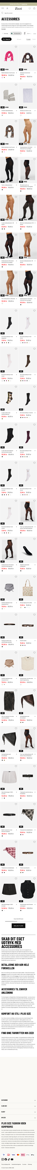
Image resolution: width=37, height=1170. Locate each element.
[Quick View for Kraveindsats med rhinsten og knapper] (35, 904)
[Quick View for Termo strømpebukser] (16, 185)
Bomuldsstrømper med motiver (25, 375)
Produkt (28, 39)
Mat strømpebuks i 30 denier (8, 298)
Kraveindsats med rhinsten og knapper (26, 905)
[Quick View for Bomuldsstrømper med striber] (16, 527)
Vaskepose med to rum (25, 110)
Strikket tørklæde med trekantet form (7, 603)
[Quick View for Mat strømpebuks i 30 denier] (16, 299)
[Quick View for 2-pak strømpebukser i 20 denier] (16, 223)
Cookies (24, 1164)
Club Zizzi (4, 1106)
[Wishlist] (15, 47)
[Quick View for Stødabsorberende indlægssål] (35, 565)
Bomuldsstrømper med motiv (25, 337)
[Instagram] (2, 1159)
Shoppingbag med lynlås (26, 602)
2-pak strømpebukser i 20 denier (8, 223)
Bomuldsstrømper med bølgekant (7, 337)
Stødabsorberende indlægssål (24, 565)
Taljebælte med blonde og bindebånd (26, 792)
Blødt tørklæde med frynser (8, 72)
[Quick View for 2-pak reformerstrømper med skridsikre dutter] (16, 451)
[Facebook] (6, 1159)
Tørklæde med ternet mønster (25, 73)
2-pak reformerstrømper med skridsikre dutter (7, 451)
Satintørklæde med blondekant (24, 717)
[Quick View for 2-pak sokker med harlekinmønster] (16, 413)
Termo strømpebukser (7, 185)
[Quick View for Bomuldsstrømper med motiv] (35, 337)
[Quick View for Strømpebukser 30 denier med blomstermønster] (16, 565)
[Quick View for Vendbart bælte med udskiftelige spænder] (16, 641)
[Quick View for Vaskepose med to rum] (35, 111)
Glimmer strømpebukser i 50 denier (27, 223)
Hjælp (3, 1112)
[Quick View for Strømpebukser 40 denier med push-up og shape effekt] (35, 147)
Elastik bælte (23, 640)
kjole (17, 976)
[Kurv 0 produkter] (34, 8)
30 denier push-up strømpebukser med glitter (26, 185)
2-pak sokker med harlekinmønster (6, 413)
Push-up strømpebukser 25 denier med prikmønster (26, 754)
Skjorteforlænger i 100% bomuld (7, 792)
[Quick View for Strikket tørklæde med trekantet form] (16, 603)
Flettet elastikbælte (25, 868)
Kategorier (4, 1100)
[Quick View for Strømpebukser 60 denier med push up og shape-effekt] (16, 261)
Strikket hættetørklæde (7, 110)
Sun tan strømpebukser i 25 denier (26, 261)
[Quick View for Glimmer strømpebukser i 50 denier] (35, 223)
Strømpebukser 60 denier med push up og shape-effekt (8, 261)
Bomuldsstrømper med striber (7, 527)
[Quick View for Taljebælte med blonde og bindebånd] (35, 792)
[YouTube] (12, 1159)
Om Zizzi (3, 1117)
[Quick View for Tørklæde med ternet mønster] (35, 73)
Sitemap (30, 1164)
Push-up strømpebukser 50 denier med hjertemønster (26, 527)
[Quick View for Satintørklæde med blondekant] (35, 716)
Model (34, 39)
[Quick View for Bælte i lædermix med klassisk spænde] (16, 830)
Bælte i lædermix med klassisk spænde (7, 830)
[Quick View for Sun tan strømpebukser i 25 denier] (35, 261)
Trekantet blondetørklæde (26, 830)
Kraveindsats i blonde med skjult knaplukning (26, 679)
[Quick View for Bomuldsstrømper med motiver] (35, 375)
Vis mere (3, 29)
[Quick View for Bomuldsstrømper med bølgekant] (16, 337)
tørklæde (3, 974)
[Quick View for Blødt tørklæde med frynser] (16, 73)
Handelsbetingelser (16, 1164)
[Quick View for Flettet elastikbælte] (35, 868)
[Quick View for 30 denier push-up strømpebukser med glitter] (35, 185)
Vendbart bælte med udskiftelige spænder (7, 641)
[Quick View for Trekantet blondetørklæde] (35, 830)
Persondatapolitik (5, 1164)
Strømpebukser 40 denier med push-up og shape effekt (26, 147)
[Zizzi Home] (18, 8)
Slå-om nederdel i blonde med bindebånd (8, 717)
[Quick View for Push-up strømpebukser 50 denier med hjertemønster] (35, 527)
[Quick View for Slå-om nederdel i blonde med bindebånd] (16, 716)
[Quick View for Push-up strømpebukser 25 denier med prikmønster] (35, 754)
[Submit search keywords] (2, 13)
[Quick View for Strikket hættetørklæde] (16, 111)
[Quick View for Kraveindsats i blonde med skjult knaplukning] (35, 678)
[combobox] (18, 13)
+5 (10, 342)
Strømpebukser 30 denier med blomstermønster (8, 565)
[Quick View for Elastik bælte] (35, 641)
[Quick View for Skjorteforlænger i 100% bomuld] (16, 792)
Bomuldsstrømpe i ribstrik (26, 412)
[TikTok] (9, 1159)
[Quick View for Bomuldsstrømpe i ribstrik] (35, 413)
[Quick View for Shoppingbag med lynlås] (35, 603)
